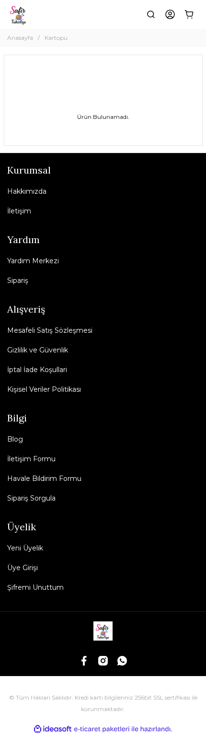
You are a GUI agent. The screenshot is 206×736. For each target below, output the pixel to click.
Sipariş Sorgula (31, 498)
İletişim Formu (31, 459)
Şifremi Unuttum (35, 587)
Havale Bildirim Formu (44, 478)
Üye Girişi (22, 567)
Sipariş (17, 280)
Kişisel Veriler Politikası (44, 389)
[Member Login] (170, 14)
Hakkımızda (26, 191)
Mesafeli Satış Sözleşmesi (49, 330)
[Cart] (189, 14)
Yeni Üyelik (25, 548)
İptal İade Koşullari (37, 369)
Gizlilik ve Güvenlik (37, 350)
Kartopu (56, 37)
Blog (15, 439)
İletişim (19, 211)
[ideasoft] (53, 729)
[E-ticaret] (102, 729)
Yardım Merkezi (33, 261)
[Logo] (18, 14)
